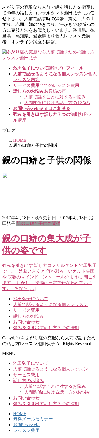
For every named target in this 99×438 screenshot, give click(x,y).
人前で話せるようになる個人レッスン (50, 304)
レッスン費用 (26, 430)
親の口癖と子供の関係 (38, 223)
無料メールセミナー (33, 418)
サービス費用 (26, 310)
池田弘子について (30, 298)
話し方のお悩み (28, 316)
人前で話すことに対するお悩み (55, 97)
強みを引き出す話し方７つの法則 (46, 327)
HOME (19, 413)
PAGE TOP (91, 419)
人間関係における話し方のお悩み (57, 102)
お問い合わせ (26, 321)
